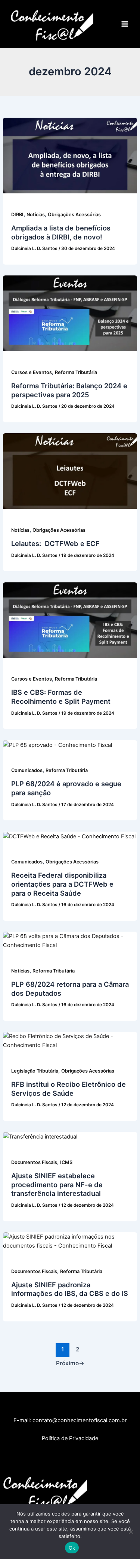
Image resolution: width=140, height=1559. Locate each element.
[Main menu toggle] (125, 24)
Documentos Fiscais (34, 1162)
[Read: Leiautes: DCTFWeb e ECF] (70, 470)
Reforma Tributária (76, 372)
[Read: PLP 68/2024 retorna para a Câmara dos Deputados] (70, 940)
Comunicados (27, 770)
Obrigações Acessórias (74, 214)
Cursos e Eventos (31, 372)
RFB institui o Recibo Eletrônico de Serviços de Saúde (68, 1088)
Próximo (70, 1363)
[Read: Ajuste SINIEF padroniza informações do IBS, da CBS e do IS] (70, 1240)
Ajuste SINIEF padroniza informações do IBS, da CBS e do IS (69, 1289)
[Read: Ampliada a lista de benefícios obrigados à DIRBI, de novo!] (70, 155)
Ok (72, 1548)
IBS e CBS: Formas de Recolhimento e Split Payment (61, 696)
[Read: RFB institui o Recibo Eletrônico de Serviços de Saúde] (70, 1040)
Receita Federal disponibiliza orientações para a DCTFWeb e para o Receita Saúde (62, 884)
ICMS (66, 1162)
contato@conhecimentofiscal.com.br (79, 1420)
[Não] (130, 1531)
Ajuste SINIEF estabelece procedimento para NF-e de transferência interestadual (57, 1184)
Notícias (36, 214)
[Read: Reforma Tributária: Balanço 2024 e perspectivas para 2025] (70, 313)
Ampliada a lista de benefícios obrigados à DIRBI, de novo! (61, 232)
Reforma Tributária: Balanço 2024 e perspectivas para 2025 (69, 390)
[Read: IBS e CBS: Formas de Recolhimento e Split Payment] (70, 619)
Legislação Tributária (34, 1071)
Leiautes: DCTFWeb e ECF (55, 543)
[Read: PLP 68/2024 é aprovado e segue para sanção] (57, 744)
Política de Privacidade (70, 1438)
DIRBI (17, 214)
